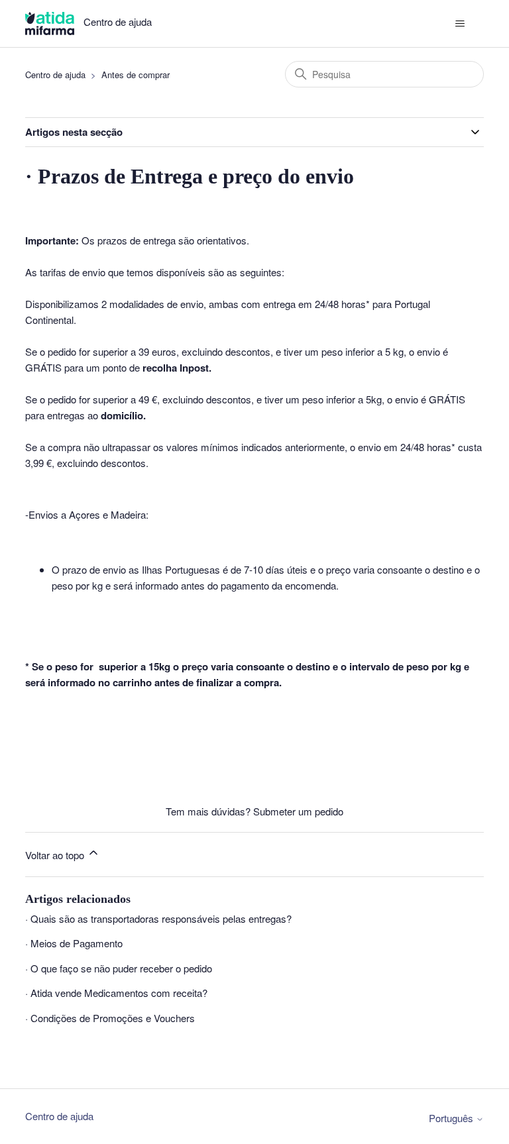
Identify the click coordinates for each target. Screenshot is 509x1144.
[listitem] (254, 474)
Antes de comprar (135, 74)
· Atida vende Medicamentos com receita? (116, 993)
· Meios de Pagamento (74, 943)
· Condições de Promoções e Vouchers (110, 1018)
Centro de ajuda (55, 74)
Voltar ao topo (56, 855)
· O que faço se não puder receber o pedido (118, 968)
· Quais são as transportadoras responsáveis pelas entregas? (158, 918)
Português (452, 1117)
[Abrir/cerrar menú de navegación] (460, 23)
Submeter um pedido (298, 811)
